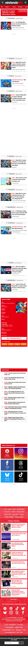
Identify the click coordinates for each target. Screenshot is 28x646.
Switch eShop (4, 306)
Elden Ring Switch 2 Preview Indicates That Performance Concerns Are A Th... (15, 413)
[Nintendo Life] (14, 2)
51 (9, 184)
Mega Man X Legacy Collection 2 (8, 303)
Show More (14, 599)
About (9, 509)
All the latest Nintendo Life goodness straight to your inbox (14, 639)
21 (9, 217)
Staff (14, 509)
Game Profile (23, 10)
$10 (23, 344)
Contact (13, 511)
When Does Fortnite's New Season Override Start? (15, 383)
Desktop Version (19, 517)
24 (9, 101)
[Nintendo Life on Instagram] (11, 613)
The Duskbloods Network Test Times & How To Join (14, 378)
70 (9, 199)
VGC (24, 630)
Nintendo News (7, 630)
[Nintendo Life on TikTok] (17, 609)
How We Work (20, 509)
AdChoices (22, 619)
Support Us (7, 511)
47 (9, 273)
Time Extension (9, 627)
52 (9, 28)
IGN (13, 630)
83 (9, 233)
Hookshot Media (12, 617)
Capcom (3, 310)
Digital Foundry (19, 627)
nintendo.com (4, 333)
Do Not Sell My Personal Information (14, 620)
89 (9, 68)
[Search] (25, 2)
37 (9, 166)
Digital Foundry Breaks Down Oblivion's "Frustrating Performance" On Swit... (14, 419)
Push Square (12, 624)
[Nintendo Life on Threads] (17, 613)
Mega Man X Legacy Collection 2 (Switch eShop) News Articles (9, 12)
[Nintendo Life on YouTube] (11, 609)
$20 (17, 344)
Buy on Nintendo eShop (13, 338)
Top (5, 509)
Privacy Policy (20, 511)
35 (9, 86)
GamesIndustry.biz (10, 632)
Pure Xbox (20, 624)
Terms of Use (7, 514)
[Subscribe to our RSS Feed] (5, 609)
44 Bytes (16, 619)
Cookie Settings (9, 517)
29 (9, 290)
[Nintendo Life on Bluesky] (5, 613)
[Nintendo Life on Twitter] (23, 609)
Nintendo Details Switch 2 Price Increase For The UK (14, 398)
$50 (4, 344)
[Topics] (2, 2)
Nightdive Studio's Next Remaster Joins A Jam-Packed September (14, 387)
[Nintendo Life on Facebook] (23, 613)
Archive (22, 514)
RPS (22, 632)
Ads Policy (15, 514)
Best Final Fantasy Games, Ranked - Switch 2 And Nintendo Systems (15, 407)
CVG (18, 632)
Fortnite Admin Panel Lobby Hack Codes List (15, 373)
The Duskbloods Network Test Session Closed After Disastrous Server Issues (14, 393)
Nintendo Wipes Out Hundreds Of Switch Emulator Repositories (14, 403)
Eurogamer (19, 630)
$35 (11, 344)
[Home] (2, 7)
